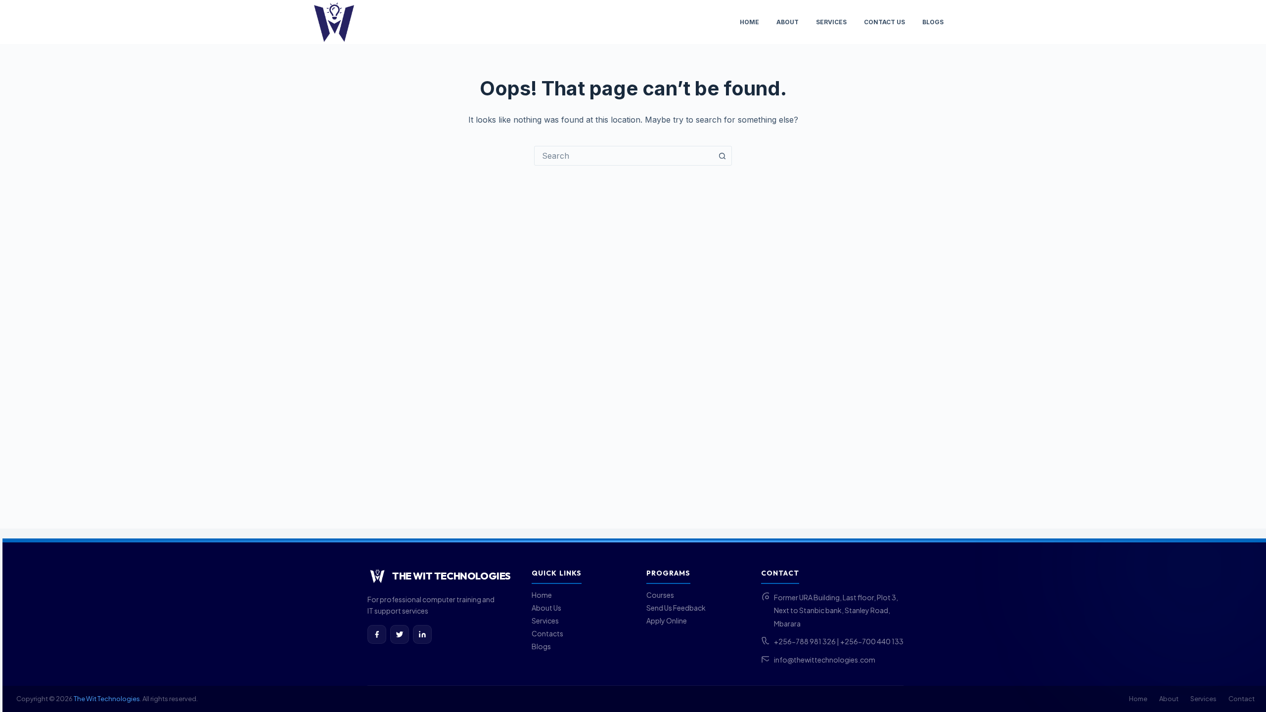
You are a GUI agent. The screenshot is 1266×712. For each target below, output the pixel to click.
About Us (546, 607)
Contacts (547, 633)
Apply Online (666, 620)
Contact (1241, 699)
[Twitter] (399, 634)
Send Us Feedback (676, 607)
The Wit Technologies (107, 699)
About (787, 22)
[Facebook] (376, 634)
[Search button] (722, 155)
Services (831, 22)
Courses (660, 594)
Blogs (933, 22)
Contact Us (884, 22)
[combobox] (624, 156)
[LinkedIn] (422, 634)
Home (749, 22)
